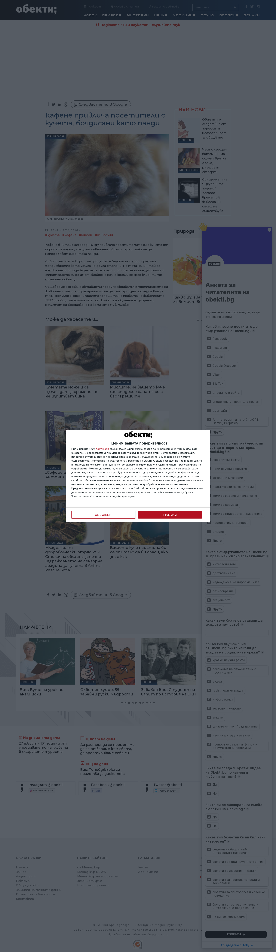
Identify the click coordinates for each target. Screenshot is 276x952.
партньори (102, 449)
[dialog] (138, 476)
